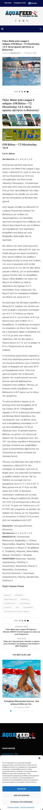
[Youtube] (27, 21)
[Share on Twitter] (22, 92)
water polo (25, 599)
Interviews (7, 3)
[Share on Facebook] (19, 92)
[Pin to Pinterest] (25, 92)
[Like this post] (17, 92)
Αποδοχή (21, 789)
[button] (39, 758)
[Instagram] (23, 21)
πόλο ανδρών (28, 607)
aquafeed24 (19, 595)
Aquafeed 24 (15, 53)
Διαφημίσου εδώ (20, 3)
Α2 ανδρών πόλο (9, 603)
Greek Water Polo (10, 599)
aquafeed (7, 595)
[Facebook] (16, 21)
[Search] (40, 29)
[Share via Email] (27, 92)
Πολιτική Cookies (13, 807)
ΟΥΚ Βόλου (7, 607)
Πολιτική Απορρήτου (27, 807)
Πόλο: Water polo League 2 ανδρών (16, 611)
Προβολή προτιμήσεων (21, 802)
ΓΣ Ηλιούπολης (24, 603)
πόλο (17, 607)
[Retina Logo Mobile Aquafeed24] (18, 735)
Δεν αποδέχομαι (21, 795)
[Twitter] (19, 21)
